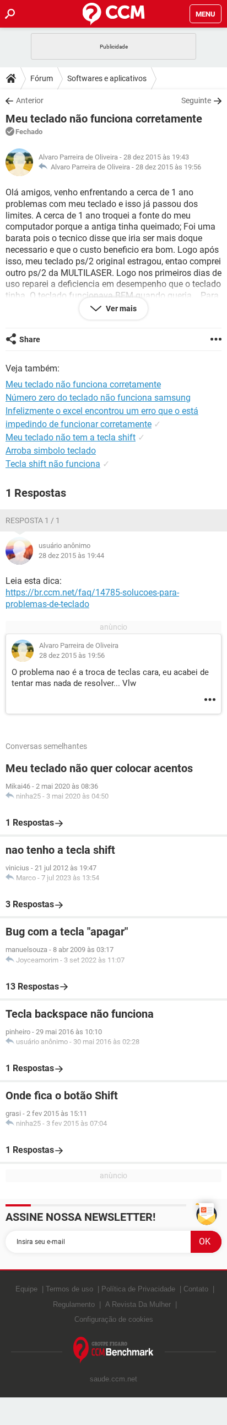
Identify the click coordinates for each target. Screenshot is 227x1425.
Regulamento (74, 1304)
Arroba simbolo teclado (51, 450)
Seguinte (196, 100)
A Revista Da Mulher (138, 1304)
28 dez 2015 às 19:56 (168, 167)
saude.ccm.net (113, 1379)
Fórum (41, 78)
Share (29, 339)
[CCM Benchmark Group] (113, 1350)
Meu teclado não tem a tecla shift (71, 437)
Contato (195, 1289)
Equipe (26, 1289)
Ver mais (120, 308)
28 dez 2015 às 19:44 (71, 555)
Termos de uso (69, 1289)
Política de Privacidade (138, 1289)
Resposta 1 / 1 (33, 520)
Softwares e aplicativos (107, 78)
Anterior (30, 100)
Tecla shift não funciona (53, 464)
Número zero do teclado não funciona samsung (98, 397)
